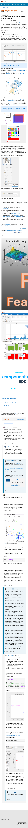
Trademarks (9, 814)
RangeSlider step (5, 189)
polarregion (11, 72)
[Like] (20, 228)
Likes (16, 22)
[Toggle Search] (23, 1)
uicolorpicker (21, 102)
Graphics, (14, 230)
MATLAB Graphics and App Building (9, 10)
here (16, 413)
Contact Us (3, 817)
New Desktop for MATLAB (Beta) (9, 398)
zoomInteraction (6, 216)
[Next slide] (25, 4)
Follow (24, 228)
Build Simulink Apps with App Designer (11, 65)
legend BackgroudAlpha (20, 99)
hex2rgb (13, 104)
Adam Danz (8, 20)
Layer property (17, 203)
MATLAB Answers (5, 4)
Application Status (12, 815)
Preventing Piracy (4, 815)
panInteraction (17, 215)
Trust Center (3, 814)
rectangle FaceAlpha (10, 100)
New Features (19, 230)
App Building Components (8, 405)
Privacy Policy (16, 814)
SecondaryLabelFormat (16, 213)
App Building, (7, 230)
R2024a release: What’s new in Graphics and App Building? (13, 17)
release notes (7, 224)
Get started (16, 41)
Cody (18, 4)
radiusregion (13, 70)
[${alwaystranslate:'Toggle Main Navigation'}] (26, 1)
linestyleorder (5, 208)
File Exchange (13, 4)
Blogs (6, 1)
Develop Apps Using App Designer (9, 402)
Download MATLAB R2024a (7, 225)
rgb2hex (9, 104)
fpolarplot (8, 73)
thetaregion (22, 70)
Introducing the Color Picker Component (11, 109)
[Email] (20, 232)
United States (22, 823)
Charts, (11, 230)
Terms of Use (20, 815)
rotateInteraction (19, 216)
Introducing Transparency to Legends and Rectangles (14, 108)
